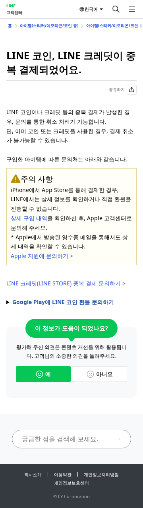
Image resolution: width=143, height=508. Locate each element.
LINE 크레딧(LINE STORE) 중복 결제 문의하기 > (66, 283)
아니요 (104, 374)
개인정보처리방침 (101, 474)
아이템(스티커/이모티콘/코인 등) (49, 25)
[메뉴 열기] (132, 9)
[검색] (116, 9)
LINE (10, 5)
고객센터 (14, 12)
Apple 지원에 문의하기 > (42, 256)
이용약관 (63, 474)
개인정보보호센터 (71, 483)
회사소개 (33, 474)
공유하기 (117, 89)
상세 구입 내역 (29, 218)
